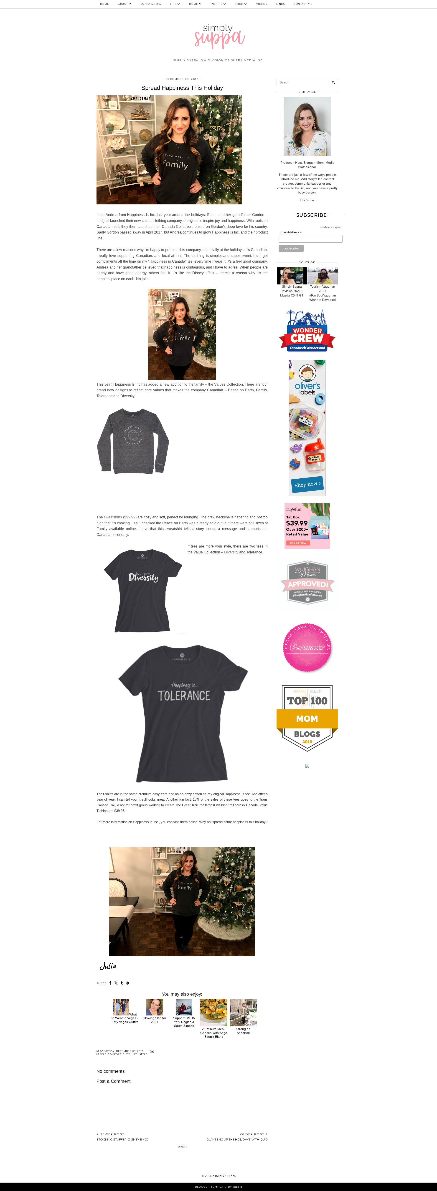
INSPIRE (217, 4)
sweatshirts (113, 517)
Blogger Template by (218, 1186)
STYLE (143, 1054)
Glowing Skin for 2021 (154, 1020)
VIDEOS (261, 4)
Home (104, 4)
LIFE (173, 4)
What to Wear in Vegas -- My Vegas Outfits (125, 1018)
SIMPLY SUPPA (224, 1176)
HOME (193, 4)
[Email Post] (151, 1051)
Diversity (231, 552)
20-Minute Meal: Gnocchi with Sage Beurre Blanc (213, 1032)
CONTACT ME (303, 4)
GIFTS (126, 1054)
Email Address (290, 232)
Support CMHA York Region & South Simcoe (184, 1022)
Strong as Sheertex (243, 1031)
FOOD (239, 4)
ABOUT (123, 4)
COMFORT (114, 1054)
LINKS (280, 4)
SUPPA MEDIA (151, 4)
